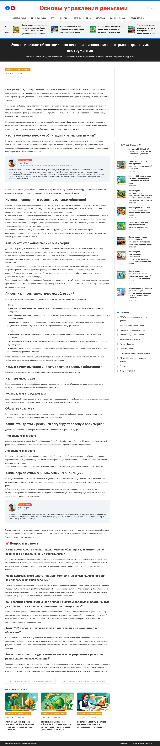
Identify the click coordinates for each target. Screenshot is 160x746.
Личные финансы (38, 18)
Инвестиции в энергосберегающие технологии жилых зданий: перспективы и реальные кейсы (139, 276)
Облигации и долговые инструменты (17, 69)
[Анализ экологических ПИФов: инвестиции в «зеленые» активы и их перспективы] (121, 226)
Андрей (20, 73)
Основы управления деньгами (84, 8)
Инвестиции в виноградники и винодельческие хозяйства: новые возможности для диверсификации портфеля (24, 29)
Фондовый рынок (18, 18)
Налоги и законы (137, 18)
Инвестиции (63, 18)
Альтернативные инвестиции (132, 325)
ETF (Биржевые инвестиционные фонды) (133, 319)
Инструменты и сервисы (130, 339)
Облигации (100, 18)
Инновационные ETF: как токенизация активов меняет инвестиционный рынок (62, 29)
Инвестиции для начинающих (132, 335)
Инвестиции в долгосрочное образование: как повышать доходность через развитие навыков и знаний (139, 258)
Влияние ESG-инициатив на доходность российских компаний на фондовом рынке (139, 179)
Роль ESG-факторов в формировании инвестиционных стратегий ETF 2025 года (140, 165)
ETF (52, 18)
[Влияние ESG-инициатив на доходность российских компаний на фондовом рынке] (121, 180)
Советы (123, 366)
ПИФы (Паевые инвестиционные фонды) (133, 360)
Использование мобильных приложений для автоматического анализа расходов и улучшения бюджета (140, 293)
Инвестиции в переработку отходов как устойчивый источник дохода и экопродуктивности (33, 681)
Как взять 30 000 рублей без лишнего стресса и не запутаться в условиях (139, 151)
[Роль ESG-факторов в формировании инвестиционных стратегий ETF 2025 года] (121, 165)
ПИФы (88, 18)
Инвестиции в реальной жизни (132, 330)
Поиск (149, 8)
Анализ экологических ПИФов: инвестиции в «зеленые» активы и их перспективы (101, 29)
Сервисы (77, 18)
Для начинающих (117, 18)
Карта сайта (124, 743)
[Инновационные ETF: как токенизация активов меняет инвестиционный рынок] (121, 211)
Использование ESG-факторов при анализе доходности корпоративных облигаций (91, 724)
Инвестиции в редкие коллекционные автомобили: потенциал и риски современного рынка (139, 29)
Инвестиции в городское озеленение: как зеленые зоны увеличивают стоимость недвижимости (86, 681)
